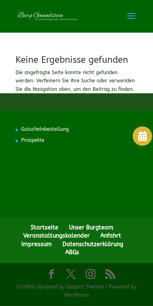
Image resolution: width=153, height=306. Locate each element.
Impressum (36, 244)
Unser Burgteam (91, 227)
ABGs (72, 252)
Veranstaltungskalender (56, 235)
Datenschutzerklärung (92, 244)
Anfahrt (110, 235)
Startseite (44, 227)
